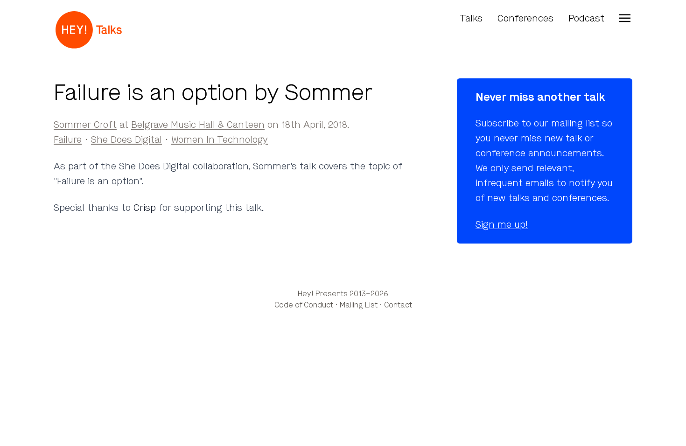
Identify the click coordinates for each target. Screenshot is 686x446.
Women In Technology (219, 139)
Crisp (144, 208)
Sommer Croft (85, 124)
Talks (471, 18)
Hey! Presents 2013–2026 (343, 294)
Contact (398, 305)
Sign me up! (502, 224)
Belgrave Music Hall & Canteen (198, 124)
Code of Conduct (303, 305)
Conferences (525, 18)
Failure (68, 139)
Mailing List (359, 305)
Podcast (586, 18)
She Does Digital (126, 139)
